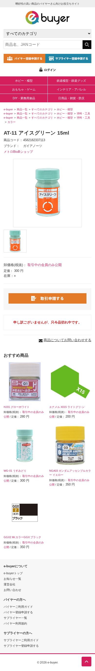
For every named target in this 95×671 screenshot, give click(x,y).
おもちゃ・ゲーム (24, 89)
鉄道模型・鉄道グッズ (71, 80)
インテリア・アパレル (71, 89)
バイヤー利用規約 (15, 623)
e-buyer (8, 109)
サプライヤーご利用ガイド (21, 640)
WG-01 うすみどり (15, 470)
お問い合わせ (12, 589)
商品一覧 (22, 109)
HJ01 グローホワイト (16, 406)
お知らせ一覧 (12, 578)
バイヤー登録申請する (18, 612)
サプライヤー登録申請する (21, 645)
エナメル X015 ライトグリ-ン (67, 406)
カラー (12, 122)
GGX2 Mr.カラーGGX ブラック (22, 537)
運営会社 (9, 584)
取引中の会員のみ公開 (45, 265)
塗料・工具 (83, 113)
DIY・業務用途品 (24, 98)
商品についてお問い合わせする (67, 340)
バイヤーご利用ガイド (18, 606)
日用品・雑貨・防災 (71, 98)
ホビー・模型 (24, 80)
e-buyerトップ (13, 573)
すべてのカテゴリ (42, 109)
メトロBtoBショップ (18, 152)
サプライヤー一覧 (15, 617)
